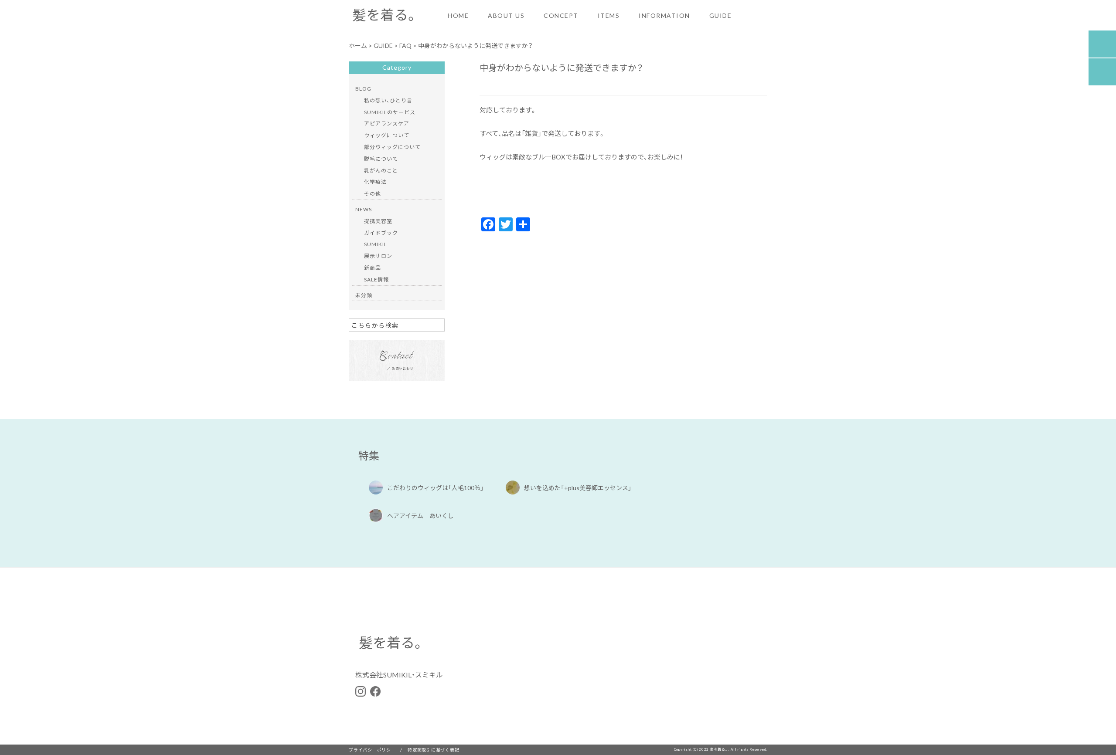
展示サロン (378, 256)
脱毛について (381, 159)
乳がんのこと (381, 170)
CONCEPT (561, 15)
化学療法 (375, 182)
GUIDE (720, 15)
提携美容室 (378, 221)
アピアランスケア (386, 123)
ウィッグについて (386, 135)
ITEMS (609, 15)
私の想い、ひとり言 (388, 100)
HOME (458, 15)
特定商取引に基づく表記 (433, 749)
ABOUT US (506, 15)
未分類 (363, 295)
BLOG (363, 88)
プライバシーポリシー (372, 749)
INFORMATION (664, 15)
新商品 (372, 267)
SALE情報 (376, 279)
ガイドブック (381, 233)
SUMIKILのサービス (389, 112)
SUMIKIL (375, 244)
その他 (372, 193)
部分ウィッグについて (392, 147)
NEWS (363, 209)
